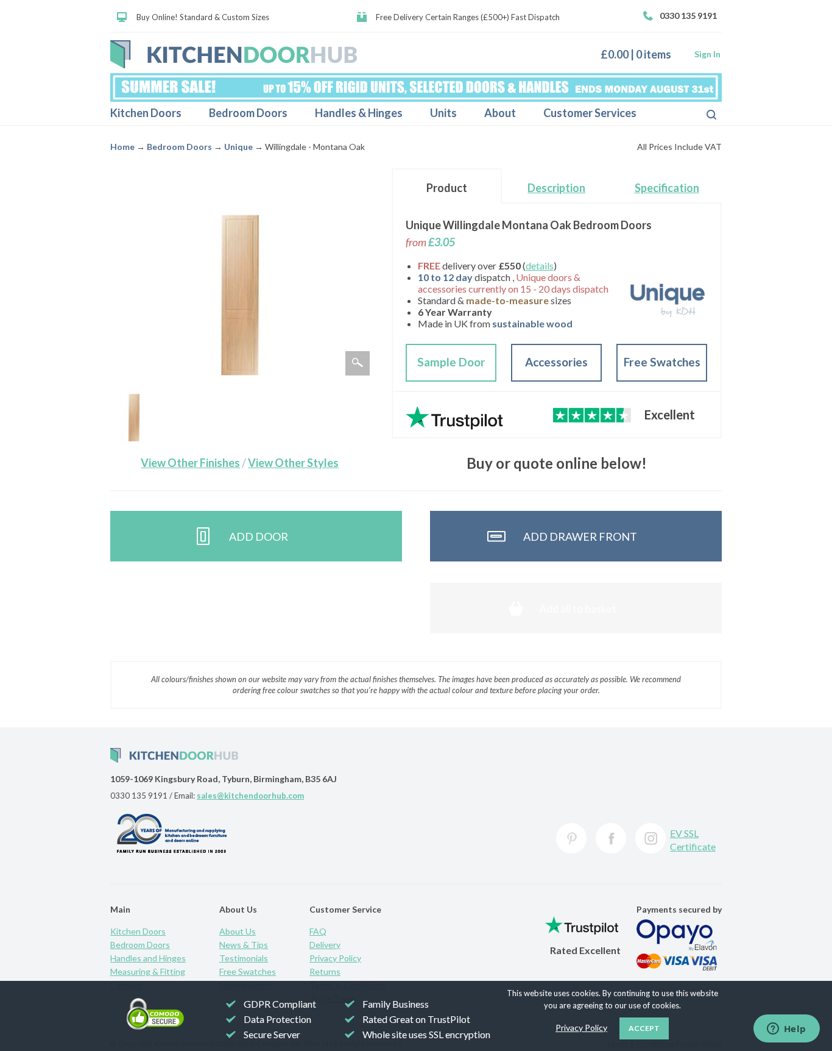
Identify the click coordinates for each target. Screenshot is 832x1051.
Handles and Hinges (148, 958)
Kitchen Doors (146, 112)
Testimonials (243, 958)
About (500, 112)
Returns (324, 971)
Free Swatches (662, 362)
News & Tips (243, 944)
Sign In (707, 54)
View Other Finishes (190, 462)
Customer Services (589, 112)
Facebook (611, 838)
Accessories (556, 362)
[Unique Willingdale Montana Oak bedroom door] (134, 417)
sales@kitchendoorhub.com (250, 795)
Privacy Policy (335, 958)
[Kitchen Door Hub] (233, 54)
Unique (238, 146)
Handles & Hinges (359, 112)
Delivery (324, 944)
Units (443, 112)
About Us (237, 931)
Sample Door (451, 362)
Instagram (650, 838)
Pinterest (571, 838)
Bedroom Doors (248, 112)
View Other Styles (293, 462)
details (540, 265)
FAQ (317, 931)
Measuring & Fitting (147, 971)
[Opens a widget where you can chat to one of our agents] (786, 1029)
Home (122, 146)
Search (702, 113)
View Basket (640, 54)
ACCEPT (644, 1028)
